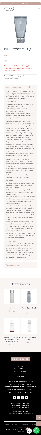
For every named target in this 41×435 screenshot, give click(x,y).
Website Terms (11, 424)
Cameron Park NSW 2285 (20, 408)
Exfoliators (25, 76)
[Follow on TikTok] (22, 397)
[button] (34, 16)
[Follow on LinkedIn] (26, 397)
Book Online (20, 3)
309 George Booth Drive (20, 405)
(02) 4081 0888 (23, 411)
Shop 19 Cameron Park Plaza (20, 403)
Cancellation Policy (23, 427)
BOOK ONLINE (20, 359)
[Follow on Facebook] (14, 397)
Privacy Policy (25, 424)
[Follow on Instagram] (18, 397)
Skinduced (23, 429)
